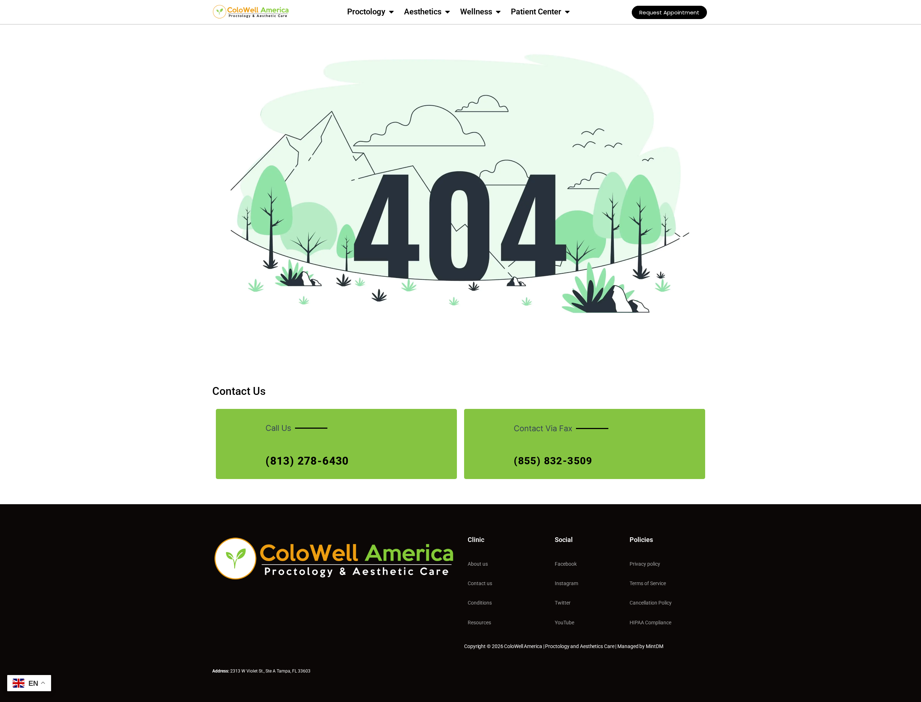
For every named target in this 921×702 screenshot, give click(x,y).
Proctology (366, 11)
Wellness (476, 11)
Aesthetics (422, 11)
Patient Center (536, 11)
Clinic (476, 539)
